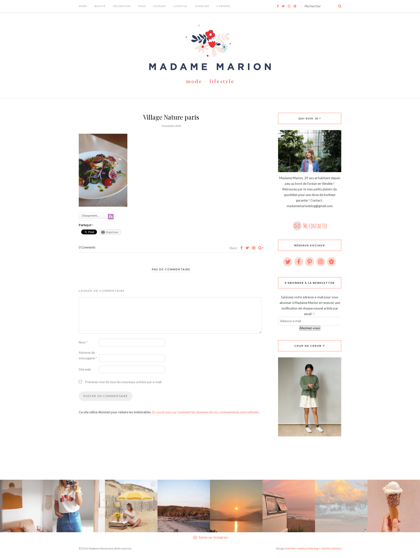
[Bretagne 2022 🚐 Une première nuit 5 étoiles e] (184, 506)
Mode (83, 6)
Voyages (159, 6)
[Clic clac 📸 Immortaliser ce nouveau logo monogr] (78, 506)
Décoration (122, 6)
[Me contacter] (309, 224)
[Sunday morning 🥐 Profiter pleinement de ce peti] (26, 506)
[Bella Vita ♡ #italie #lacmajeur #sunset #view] (236, 506)
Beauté (100, 6)
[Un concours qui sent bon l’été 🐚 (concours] (131, 506)
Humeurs (202, 6)
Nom (83, 342)
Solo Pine (290, 548)
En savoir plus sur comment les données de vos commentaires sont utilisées (205, 412)
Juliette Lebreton (331, 548)
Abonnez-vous (310, 328)
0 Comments (87, 247)
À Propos (223, 6)
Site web (85, 369)
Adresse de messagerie (88, 355)
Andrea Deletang (308, 548)
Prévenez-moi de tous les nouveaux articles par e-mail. (123, 382)
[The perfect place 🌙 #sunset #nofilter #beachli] (288, 506)
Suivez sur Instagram (213, 537)
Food (142, 6)
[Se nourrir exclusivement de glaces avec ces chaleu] (394, 506)
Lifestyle (180, 6)
